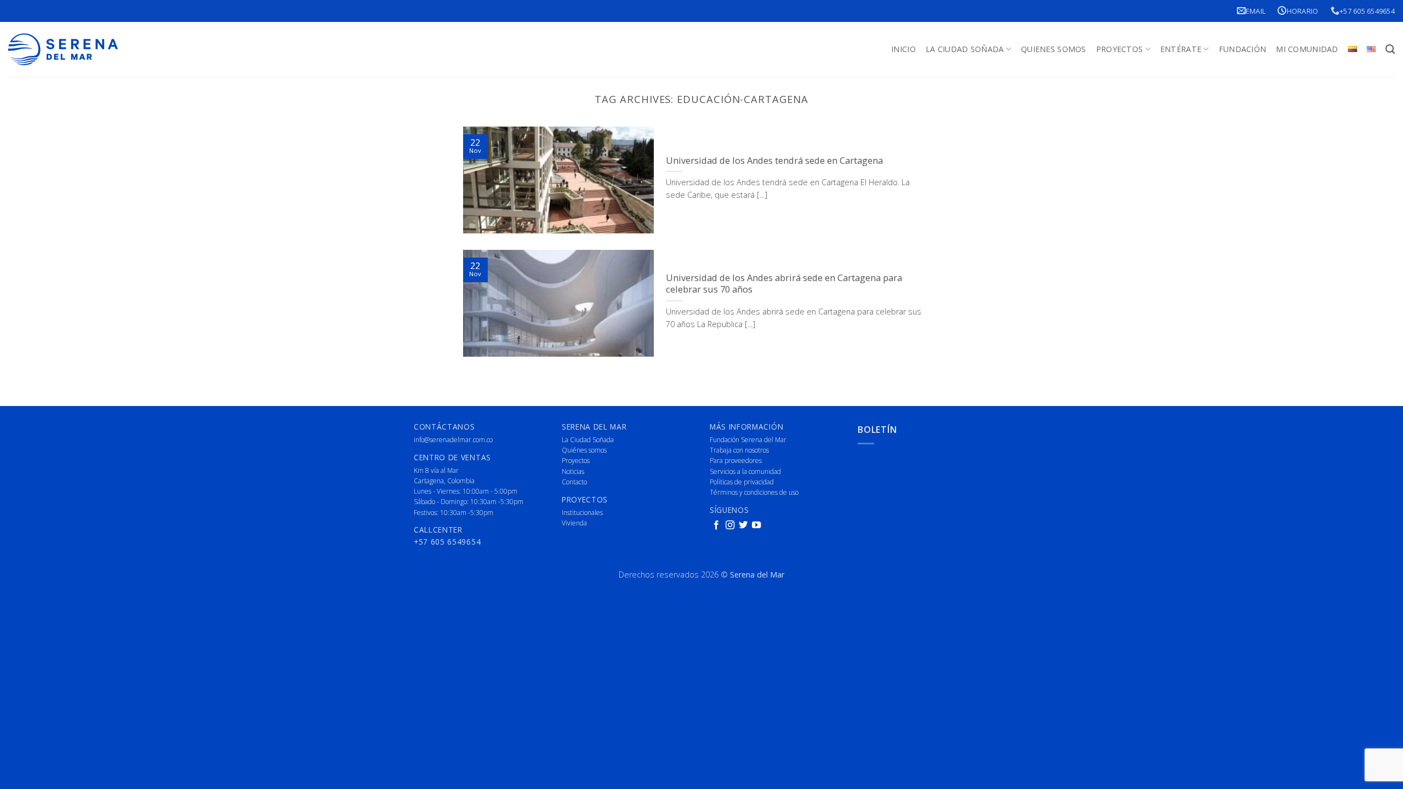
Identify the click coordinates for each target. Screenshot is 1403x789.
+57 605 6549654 (1367, 11)
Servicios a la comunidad (745, 471)
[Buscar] (1390, 49)
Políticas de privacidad (742, 482)
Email (1255, 11)
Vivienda (574, 523)
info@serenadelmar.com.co (453, 439)
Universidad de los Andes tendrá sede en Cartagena (774, 161)
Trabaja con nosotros (739, 450)
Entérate (1180, 49)
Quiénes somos (584, 450)
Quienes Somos (1053, 49)
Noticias (573, 471)
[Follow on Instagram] (730, 525)
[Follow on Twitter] (743, 525)
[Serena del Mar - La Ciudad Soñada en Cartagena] (63, 49)
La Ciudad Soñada (965, 49)
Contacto (574, 482)
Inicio (903, 49)
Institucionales (582, 512)
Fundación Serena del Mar (748, 439)
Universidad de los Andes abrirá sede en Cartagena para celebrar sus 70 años (784, 283)
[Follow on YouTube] (756, 525)
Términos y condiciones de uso (754, 492)
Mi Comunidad (1307, 49)
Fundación (1243, 49)
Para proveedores (736, 460)
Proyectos (1119, 49)
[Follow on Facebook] (716, 525)
